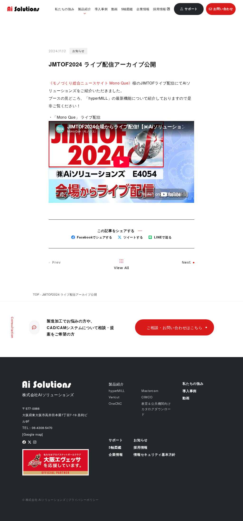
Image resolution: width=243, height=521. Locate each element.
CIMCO (147, 397)
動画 (114, 9)
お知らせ (141, 439)
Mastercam (150, 390)
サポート (116, 439)
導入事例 (101, 9)
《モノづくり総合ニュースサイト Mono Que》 (90, 83)
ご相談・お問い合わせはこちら (174, 327)
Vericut (114, 397)
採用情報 (159, 9)
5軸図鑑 (127, 9)
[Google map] (32, 434)
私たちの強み (65, 9)
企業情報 (143, 9)
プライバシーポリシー (83, 500)
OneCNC (115, 403)
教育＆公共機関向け (156, 403)
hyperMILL (117, 390)
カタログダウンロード (156, 411)
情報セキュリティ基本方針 (155, 454)
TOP (36, 294)
